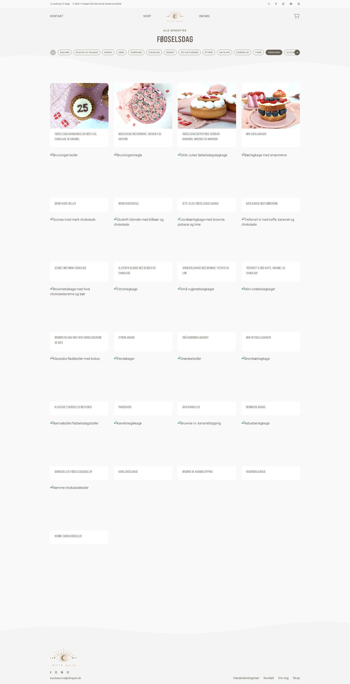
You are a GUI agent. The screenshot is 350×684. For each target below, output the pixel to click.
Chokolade (154, 52)
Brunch (108, 52)
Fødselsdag (274, 52)
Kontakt (56, 16)
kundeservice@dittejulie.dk (65, 678)
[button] (53, 52)
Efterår (209, 52)
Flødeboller (242, 52)
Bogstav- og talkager (87, 52)
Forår (258, 52)
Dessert (170, 52)
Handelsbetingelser (246, 678)
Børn (121, 52)
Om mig (204, 16)
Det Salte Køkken (189, 52)
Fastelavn (224, 52)
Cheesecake (136, 52)
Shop (147, 16)
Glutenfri (292, 52)
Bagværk (64, 52)
